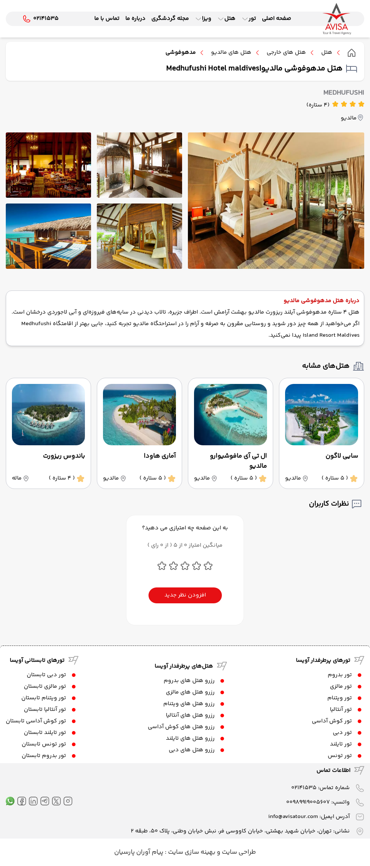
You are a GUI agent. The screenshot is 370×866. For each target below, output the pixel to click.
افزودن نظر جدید (185, 595)
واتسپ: (318, 802)
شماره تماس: (320, 787)
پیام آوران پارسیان (138, 852)
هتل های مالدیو (231, 52)
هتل (326, 52)
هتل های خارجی (286, 52)
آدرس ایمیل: (309, 816)
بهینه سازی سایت (191, 852)
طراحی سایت (238, 852)
